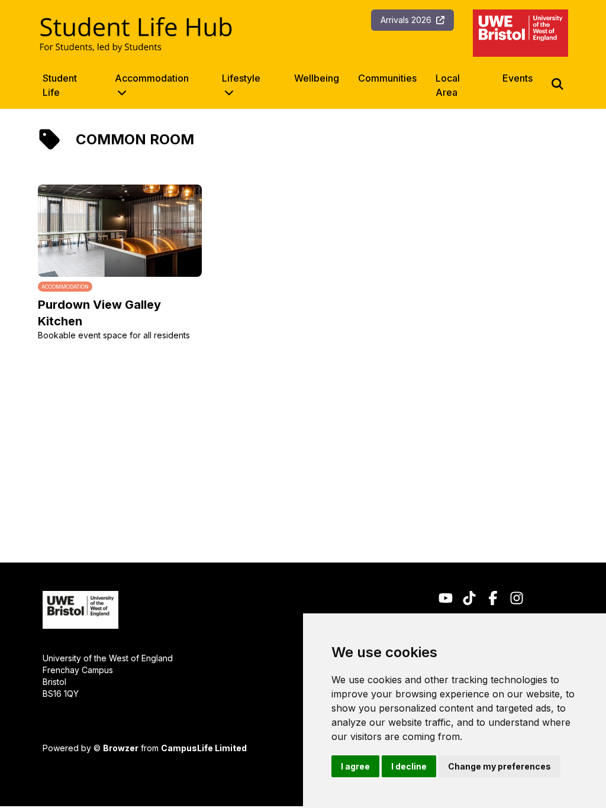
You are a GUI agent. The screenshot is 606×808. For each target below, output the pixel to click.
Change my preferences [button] (499, 766)
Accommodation (152, 78)
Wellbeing (316, 78)
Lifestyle (241, 78)
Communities (387, 78)
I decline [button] (409, 766)
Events (517, 78)
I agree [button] (355, 766)
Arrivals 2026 (406, 20)
